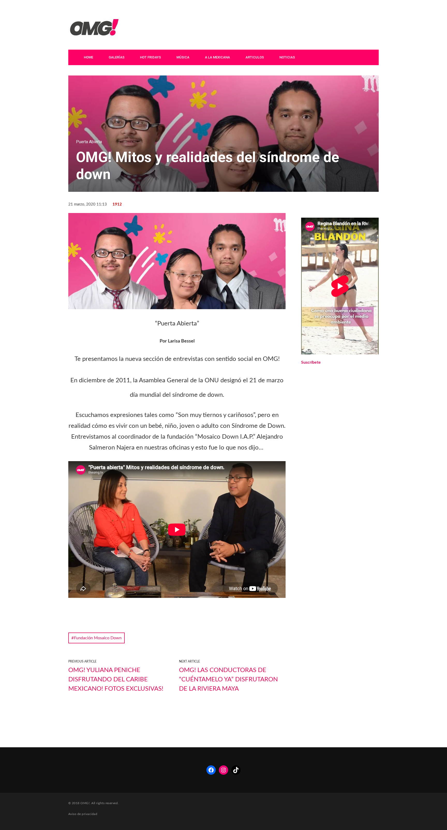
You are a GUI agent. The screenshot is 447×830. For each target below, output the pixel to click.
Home (88, 57)
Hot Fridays (150, 57)
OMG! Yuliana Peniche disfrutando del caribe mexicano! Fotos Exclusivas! (115, 679)
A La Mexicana (217, 57)
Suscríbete (311, 362)
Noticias (287, 57)
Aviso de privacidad (82, 814)
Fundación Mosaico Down (98, 638)
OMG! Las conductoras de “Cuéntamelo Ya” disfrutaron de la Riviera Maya (228, 679)
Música (182, 57)
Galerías (116, 57)
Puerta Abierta (89, 141)
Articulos (254, 57)
